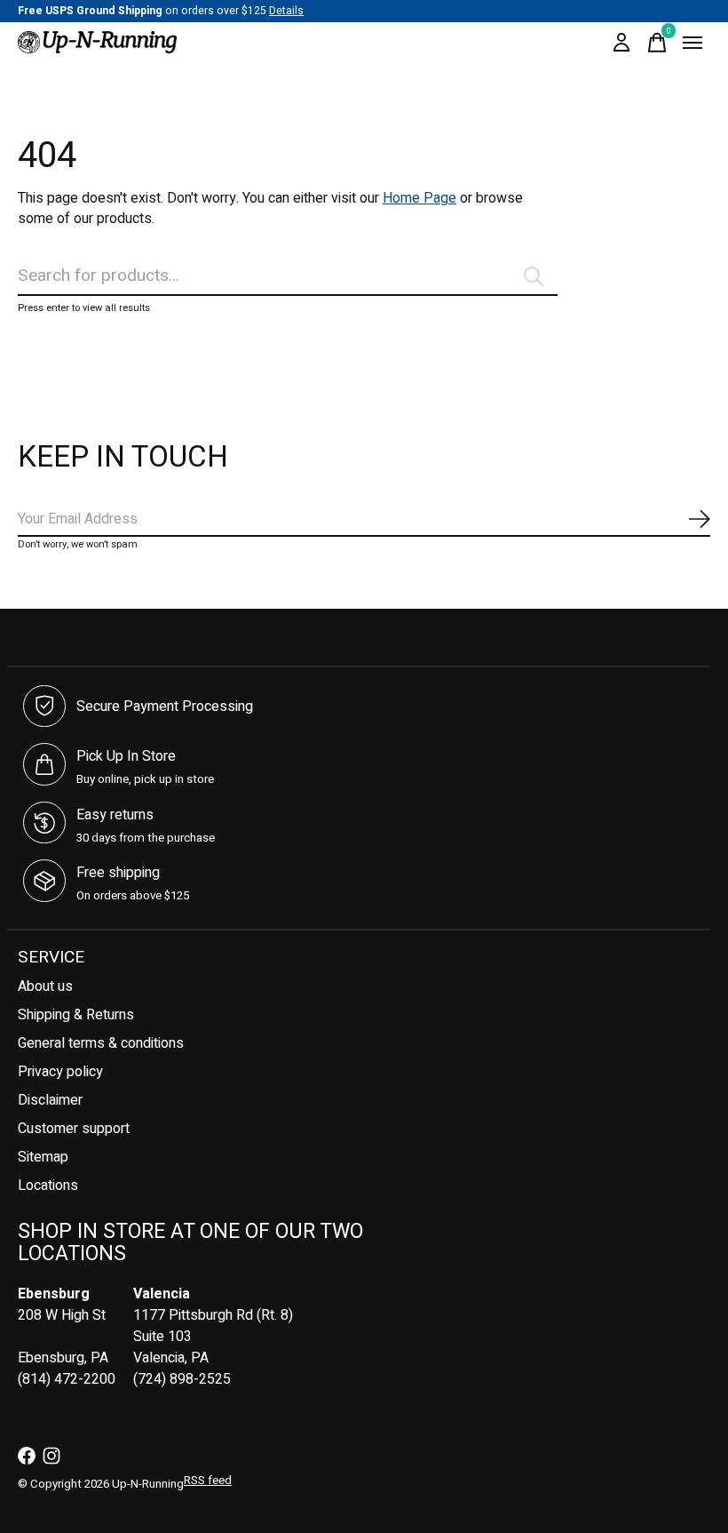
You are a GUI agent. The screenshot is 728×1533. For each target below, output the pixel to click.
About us (45, 986)
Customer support (74, 1128)
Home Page (419, 198)
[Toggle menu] (692, 42)
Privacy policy (60, 1071)
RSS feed (208, 1480)
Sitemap (43, 1157)
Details (286, 11)
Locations (48, 1185)
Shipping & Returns (76, 1015)
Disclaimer (50, 1100)
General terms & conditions (101, 1043)
